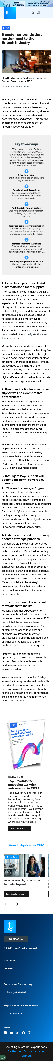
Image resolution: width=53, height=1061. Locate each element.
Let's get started (16, 992)
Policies (8, 968)
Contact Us (16, 939)
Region (38, 12)
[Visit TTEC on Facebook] (23, 1033)
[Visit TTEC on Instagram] (29, 1033)
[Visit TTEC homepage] (10, 926)
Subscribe (16, 1013)
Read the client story (15, 894)
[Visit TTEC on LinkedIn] (5, 1033)
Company (9, 960)
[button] (15, 904)
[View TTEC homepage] (10, 13)
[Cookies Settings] (3, 1057)
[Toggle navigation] (45, 12)
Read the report (18, 828)
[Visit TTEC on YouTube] (11, 1033)
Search (32, 12)
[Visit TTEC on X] (17, 1033)
